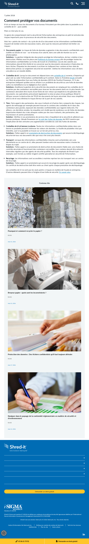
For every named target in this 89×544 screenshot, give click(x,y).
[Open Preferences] (4, 533)
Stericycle (39, 520)
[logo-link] (12, 4)
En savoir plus (64, 172)
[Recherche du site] (72, 3)
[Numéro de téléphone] (77, 3)
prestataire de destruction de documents (45, 133)
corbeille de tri (60, 75)
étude (72, 77)
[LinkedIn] (84, 534)
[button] (44, 458)
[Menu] (83, 3)
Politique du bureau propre (49, 59)
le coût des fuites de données (50, 119)
